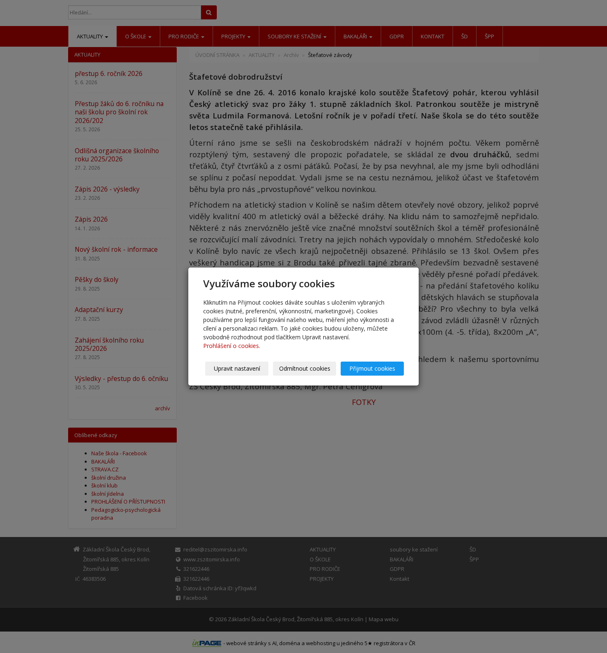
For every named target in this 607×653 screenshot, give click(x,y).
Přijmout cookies (372, 368)
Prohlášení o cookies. (231, 346)
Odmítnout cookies (304, 368)
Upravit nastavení (237, 368)
